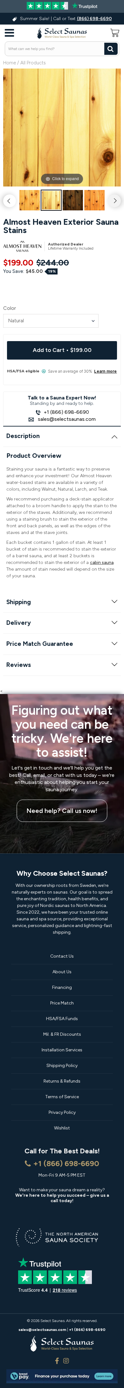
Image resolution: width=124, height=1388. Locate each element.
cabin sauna (102, 562)
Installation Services (62, 1050)
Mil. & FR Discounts (62, 1034)
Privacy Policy (62, 1112)
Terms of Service (62, 1096)
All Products (33, 63)
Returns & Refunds (62, 1081)
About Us (62, 972)
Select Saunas (52, 1321)
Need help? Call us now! (61, 811)
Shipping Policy (62, 1065)
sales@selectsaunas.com (66, 419)
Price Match (62, 1003)
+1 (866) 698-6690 (66, 412)
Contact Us (62, 956)
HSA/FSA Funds (62, 1018)
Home (9, 63)
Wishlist (62, 1128)
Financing (62, 987)
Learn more (105, 371)
